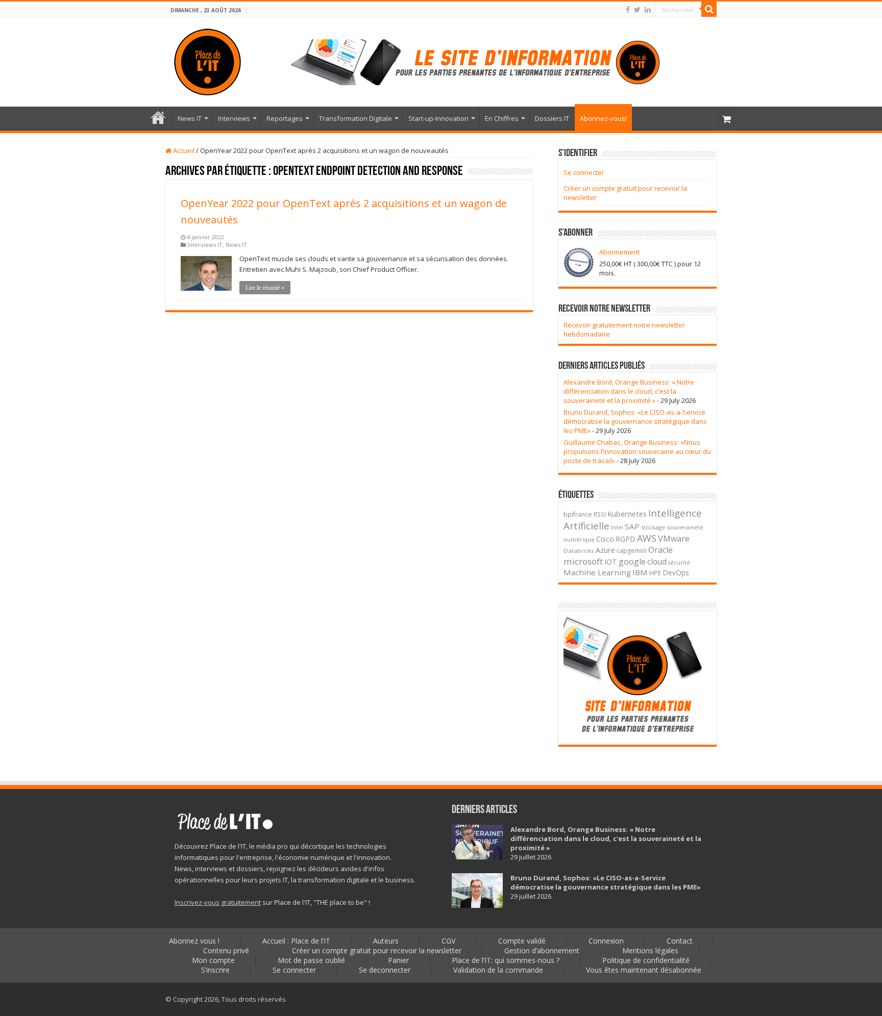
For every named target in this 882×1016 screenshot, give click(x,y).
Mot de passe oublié (311, 960)
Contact (680, 941)
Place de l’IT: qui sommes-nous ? (505, 960)
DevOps (676, 572)
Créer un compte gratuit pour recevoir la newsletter (376, 950)
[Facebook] (628, 10)
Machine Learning (597, 572)
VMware (674, 538)
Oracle (660, 549)
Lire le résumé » (265, 287)
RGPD (625, 539)
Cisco (605, 539)
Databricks (579, 550)
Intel (617, 527)
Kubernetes (627, 514)
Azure (605, 550)
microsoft (583, 561)
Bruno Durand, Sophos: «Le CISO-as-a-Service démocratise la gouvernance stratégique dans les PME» (635, 421)
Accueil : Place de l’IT (158, 117)
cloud (657, 561)
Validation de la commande (498, 970)
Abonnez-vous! (603, 118)
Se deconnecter (384, 970)
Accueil (183, 150)
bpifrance (578, 514)
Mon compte (213, 960)
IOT (610, 562)
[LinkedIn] (648, 10)
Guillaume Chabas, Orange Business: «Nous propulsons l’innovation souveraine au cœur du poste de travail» (637, 451)
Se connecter (584, 172)
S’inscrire (215, 970)
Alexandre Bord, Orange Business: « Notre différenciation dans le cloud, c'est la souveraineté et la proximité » (629, 391)
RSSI (600, 514)
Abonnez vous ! (194, 941)
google (632, 561)
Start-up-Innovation (438, 118)
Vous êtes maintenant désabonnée (643, 970)
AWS (646, 538)
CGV (448, 941)
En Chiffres (502, 118)
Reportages (284, 118)
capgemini (632, 550)
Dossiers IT (552, 118)
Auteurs (386, 941)
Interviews (234, 118)
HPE (655, 573)
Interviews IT (205, 244)
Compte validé (522, 941)
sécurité (679, 562)
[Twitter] (637, 10)
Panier (398, 960)
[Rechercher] (709, 9)
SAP (632, 526)
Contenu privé (226, 950)
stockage (653, 527)
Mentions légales (650, 950)
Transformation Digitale (355, 118)
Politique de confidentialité (646, 960)
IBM (640, 572)
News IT (190, 118)
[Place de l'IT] (207, 60)
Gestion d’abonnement (541, 950)
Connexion (606, 941)
